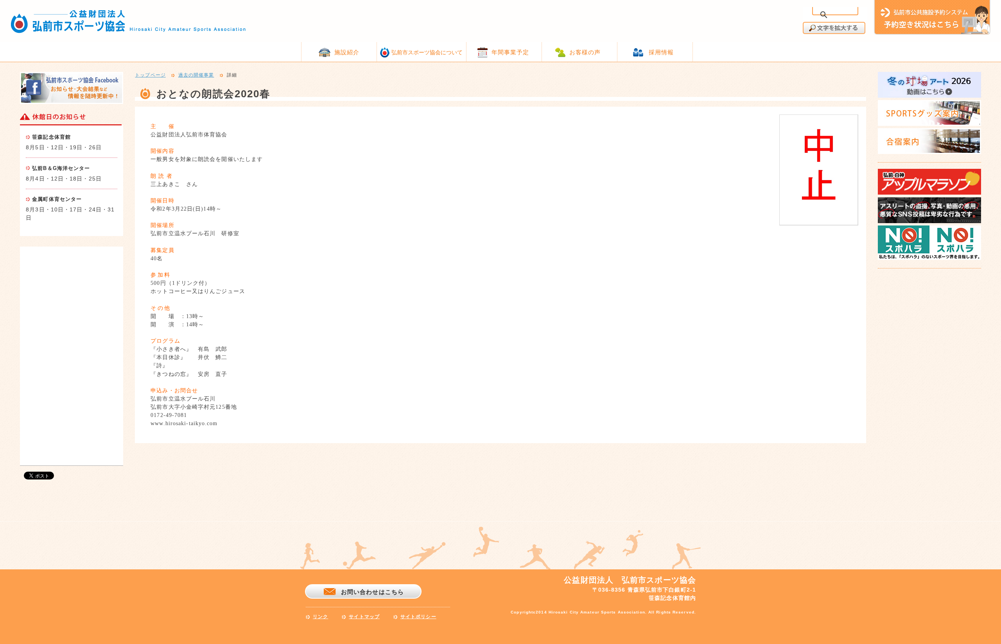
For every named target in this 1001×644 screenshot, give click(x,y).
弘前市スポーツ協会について (427, 52)
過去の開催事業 (196, 75)
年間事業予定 (510, 52)
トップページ (150, 75)
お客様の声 (585, 52)
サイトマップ (364, 616)
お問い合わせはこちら (372, 592)
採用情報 (661, 52)
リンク (320, 616)
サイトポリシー (418, 616)
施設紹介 (346, 52)
